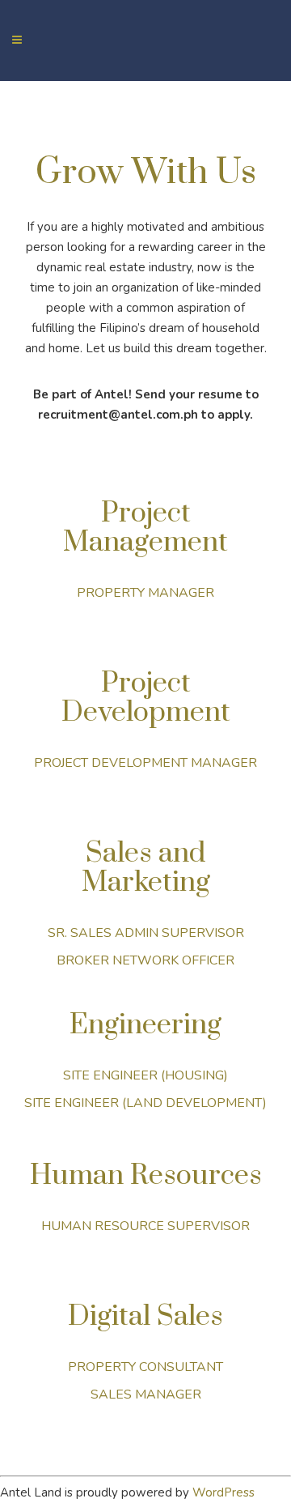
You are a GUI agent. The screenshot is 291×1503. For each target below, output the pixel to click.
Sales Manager (146, 1394)
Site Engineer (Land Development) (145, 1103)
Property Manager (145, 593)
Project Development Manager (145, 763)
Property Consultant (145, 1367)
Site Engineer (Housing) (145, 1075)
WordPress (223, 1492)
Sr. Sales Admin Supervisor (146, 933)
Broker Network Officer (145, 960)
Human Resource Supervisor (145, 1226)
